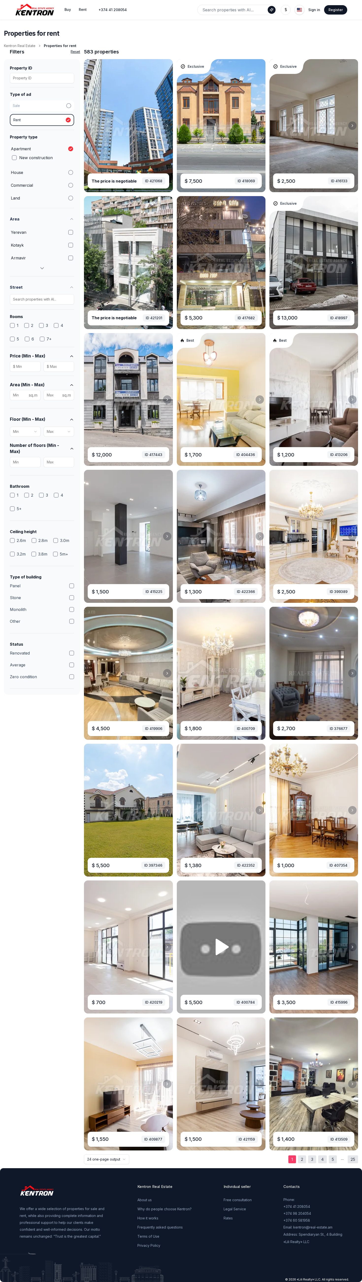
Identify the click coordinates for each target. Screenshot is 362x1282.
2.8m (43, 540)
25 (353, 1159)
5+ (19, 508)
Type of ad (20, 94)
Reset (75, 52)
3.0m (64, 540)
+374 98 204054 (297, 1213)
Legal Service (235, 1209)
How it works (147, 1218)
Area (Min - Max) (27, 384)
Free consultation (238, 1200)
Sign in (314, 10)
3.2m (21, 554)
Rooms (16, 316)
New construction (36, 157)
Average (17, 664)
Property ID (21, 68)
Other (15, 621)
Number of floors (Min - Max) (34, 448)
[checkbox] (14, 157)
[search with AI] (272, 10)
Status (16, 644)
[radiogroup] (42, 113)
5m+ (64, 554)
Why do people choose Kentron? (164, 1209)
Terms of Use (148, 1236)
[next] (167, 125)
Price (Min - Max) (27, 356)
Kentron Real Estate (19, 46)
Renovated (20, 653)
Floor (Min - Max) (27, 419)
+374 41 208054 (113, 10)
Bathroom (19, 486)
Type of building (25, 576)
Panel (15, 585)
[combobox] (25, 432)
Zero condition (23, 676)
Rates (228, 1218)
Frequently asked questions (160, 1227)
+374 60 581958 (296, 1220)
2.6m (21, 540)
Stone (15, 597)
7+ (49, 339)
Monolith (18, 609)
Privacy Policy (148, 1245)
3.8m (42, 554)
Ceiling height (23, 531)
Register (336, 10)
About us (144, 1200)
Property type (23, 137)
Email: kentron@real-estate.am (307, 1227)
